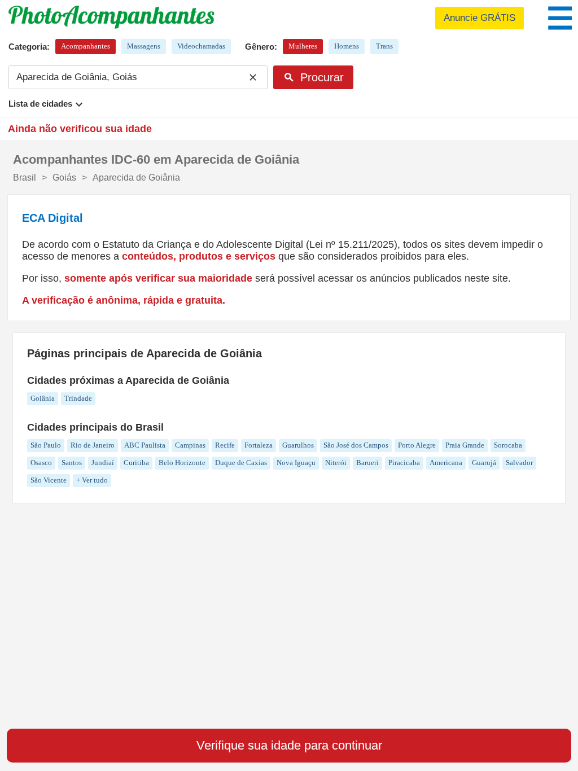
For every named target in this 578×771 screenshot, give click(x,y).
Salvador (519, 462)
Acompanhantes (85, 46)
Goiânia (42, 398)
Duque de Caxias (241, 462)
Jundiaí (102, 462)
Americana (446, 462)
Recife (225, 445)
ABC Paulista (144, 445)
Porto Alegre (417, 445)
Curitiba (136, 462)
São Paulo (45, 445)
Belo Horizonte (182, 462)
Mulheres (302, 46)
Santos (72, 462)
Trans (384, 46)
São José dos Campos (355, 445)
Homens (346, 46)
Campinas (190, 445)
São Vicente (48, 480)
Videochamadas (201, 46)
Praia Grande (464, 445)
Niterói (336, 462)
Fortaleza (258, 445)
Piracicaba (404, 462)
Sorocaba (508, 445)
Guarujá (484, 462)
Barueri (367, 462)
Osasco (41, 462)
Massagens (143, 46)
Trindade (78, 398)
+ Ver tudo (92, 480)
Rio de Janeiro (93, 445)
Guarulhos (298, 445)
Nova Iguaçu (296, 462)
